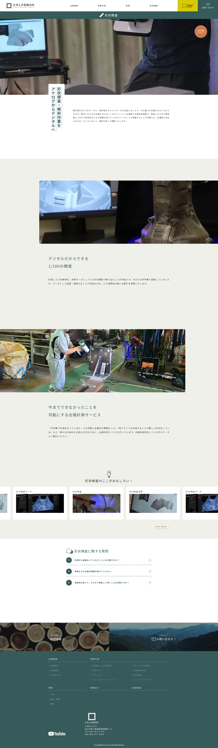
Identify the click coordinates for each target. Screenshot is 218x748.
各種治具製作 (139, 670)
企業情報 (74, 5)
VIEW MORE (161, 526)
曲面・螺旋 (55, 699)
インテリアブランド (142, 680)
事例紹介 (94, 687)
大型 (52, 694)
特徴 (128, 5)
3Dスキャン (97, 675)
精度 (52, 704)
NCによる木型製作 (142, 666)
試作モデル (97, 670)
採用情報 (154, 5)
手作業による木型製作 (102, 666)
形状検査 (137, 675)
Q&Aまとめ (55, 675)
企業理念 (54, 666)
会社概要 (54, 670)
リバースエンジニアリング (104, 680)
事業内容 (102, 5)
